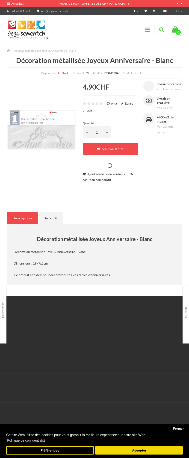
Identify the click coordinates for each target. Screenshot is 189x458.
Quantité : (89, 123)
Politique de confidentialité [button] (26, 440)
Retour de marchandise (84, 335)
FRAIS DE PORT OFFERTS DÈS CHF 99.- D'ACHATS (94, 3)
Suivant (185, 312)
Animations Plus (18, 329)
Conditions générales (22, 352)
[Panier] (154, 11)
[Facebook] (168, 383)
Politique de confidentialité (26, 358)
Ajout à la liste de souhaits (106, 174)
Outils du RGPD (18, 323)
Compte (73, 329)
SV (87, 73)
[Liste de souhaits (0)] (146, 11)
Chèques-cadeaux (141, 323)
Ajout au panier (112, 149)
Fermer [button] (178, 428)
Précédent (3, 310)
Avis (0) (51, 218)
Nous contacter (79, 323)
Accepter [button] (139, 450)
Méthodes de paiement (24, 346)
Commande (76, 341)
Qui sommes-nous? (21, 335)
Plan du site (136, 346)
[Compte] (136, 11)
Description (22, 218)
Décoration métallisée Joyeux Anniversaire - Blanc (45, 50)
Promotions (136, 329)
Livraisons (14, 341)
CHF (177, 11)
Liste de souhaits (80, 346)
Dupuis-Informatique (101, 381)
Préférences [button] (50, 450)
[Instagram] (178, 383)
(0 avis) (112, 103)
